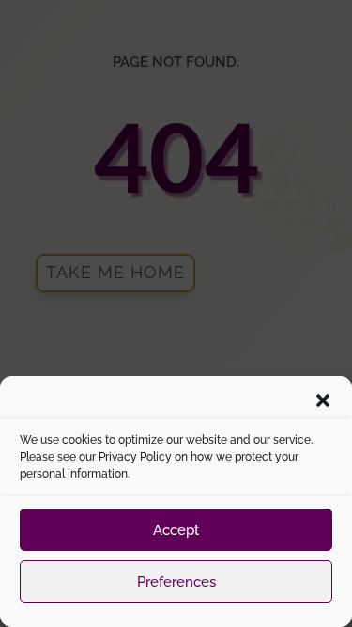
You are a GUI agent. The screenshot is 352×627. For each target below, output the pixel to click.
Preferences (176, 581)
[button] (323, 400)
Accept (176, 530)
